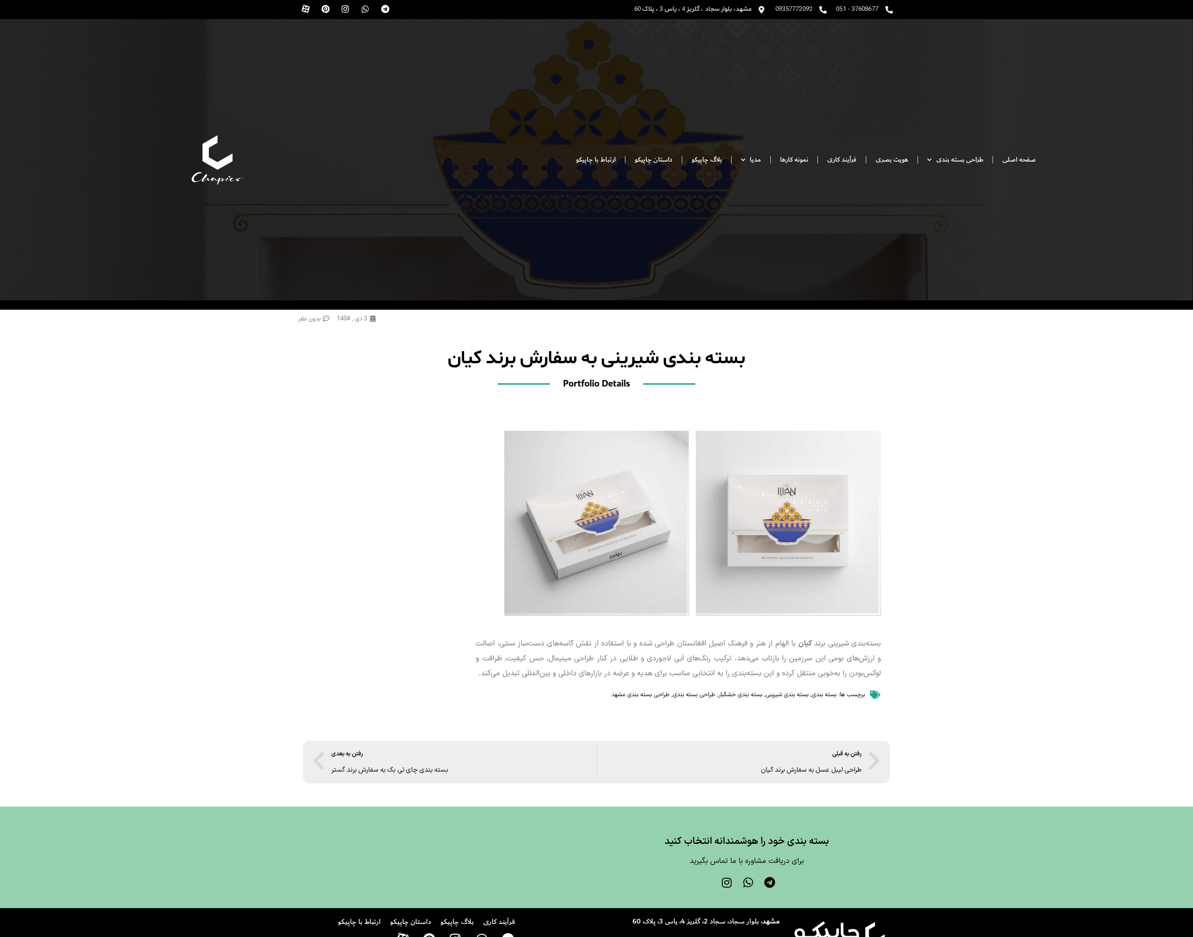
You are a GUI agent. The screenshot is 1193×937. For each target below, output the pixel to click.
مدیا (755, 159)
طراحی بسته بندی (694, 694)
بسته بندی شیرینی (787, 694)
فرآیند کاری (842, 159)
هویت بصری (892, 159)
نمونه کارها (794, 159)
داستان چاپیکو (653, 159)
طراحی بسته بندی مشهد (640, 694)
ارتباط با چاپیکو (596, 159)
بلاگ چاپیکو (707, 159)
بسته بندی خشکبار (740, 694)
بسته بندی (824, 694)
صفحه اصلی (1019, 159)
